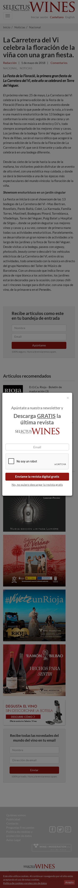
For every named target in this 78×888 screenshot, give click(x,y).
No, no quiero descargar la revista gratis (37, 484)
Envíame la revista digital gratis (37, 476)
